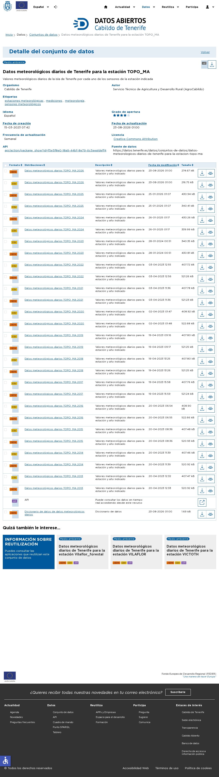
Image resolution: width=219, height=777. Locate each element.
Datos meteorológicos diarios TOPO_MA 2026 (54, 170)
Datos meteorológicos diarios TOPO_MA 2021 (54, 288)
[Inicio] (7, 6)
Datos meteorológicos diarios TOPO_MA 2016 (54, 405)
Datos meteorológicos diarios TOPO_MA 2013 (54, 476)
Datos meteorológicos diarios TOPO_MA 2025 (54, 194)
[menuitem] (41, 7)
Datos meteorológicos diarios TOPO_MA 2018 (54, 358)
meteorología (74, 100)
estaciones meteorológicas (24, 100)
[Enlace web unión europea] (21, 6)
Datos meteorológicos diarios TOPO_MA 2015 (54, 429)
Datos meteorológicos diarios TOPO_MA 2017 (54, 382)
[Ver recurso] (210, 173)
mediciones (54, 100)
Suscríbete (177, 692)
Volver (205, 52)
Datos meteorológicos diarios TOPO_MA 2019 (54, 335)
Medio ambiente (14, 62)
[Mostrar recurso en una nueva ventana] (202, 502)
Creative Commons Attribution (136, 139)
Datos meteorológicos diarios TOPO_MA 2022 (54, 264)
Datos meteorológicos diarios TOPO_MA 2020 (54, 311)
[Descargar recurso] (202, 173)
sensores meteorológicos (23, 104)
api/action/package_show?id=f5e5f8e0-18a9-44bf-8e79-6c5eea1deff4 (55, 150)
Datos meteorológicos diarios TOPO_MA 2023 (54, 241)
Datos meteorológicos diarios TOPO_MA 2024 (54, 217)
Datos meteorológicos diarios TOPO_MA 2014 (54, 452)
